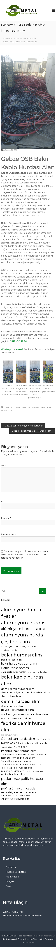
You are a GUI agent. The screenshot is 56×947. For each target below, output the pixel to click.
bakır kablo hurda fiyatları (13, 672)
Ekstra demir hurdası (26, 38)
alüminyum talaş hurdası (11, 650)
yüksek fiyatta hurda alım (15, 798)
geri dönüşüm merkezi (10, 735)
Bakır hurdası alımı (11, 659)
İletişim (10, 881)
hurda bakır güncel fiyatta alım (33, 743)
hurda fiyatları (6, 747)
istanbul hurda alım (37, 754)
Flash (27, 939)
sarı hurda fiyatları (10, 792)
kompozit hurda (24, 768)
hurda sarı (21, 746)
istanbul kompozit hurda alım (18, 757)
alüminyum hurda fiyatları (21, 613)
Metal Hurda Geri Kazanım (39, 936)
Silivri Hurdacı (24, 796)
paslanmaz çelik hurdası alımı (22, 781)
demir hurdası (11, 696)
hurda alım (43, 738)
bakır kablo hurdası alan (37, 672)
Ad (3, 501)
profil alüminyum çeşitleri (19, 788)
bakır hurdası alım (13, 407)
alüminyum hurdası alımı (23, 629)
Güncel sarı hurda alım (18, 739)
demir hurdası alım (21, 701)
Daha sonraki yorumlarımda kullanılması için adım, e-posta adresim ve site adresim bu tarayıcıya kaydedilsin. (25, 554)
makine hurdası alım (12, 771)
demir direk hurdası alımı (18, 688)
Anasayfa (11, 867)
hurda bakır (9, 742)
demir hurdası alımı (12, 706)
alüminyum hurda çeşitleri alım (22, 638)
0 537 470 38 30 (14, 912)
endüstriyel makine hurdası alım (24, 714)
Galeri (9, 886)
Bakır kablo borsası (30, 407)
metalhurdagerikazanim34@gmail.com (23, 915)
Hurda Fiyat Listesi (16, 871)
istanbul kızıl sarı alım (11, 764)
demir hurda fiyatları (12, 692)
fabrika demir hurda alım (23, 726)
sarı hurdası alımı (9, 795)
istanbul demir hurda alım (13, 754)
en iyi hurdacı (28, 718)
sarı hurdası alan (28, 792)
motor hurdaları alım (13, 774)
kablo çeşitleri (8, 768)
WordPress (29, 942)
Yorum (5, 465)
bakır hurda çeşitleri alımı (19, 663)
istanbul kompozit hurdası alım (16, 761)
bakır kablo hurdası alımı (23, 680)
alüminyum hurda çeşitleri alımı (19, 646)
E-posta (6, 518)
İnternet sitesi (8, 534)
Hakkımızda (12, 876)
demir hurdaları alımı (38, 692)
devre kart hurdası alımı (18, 709)
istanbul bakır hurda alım (19, 751)
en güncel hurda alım (10, 718)
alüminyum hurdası (24, 622)
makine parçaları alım (34, 771)
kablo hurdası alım (32, 764)
